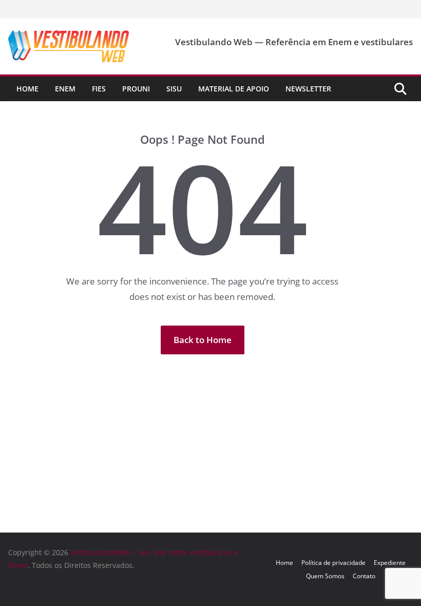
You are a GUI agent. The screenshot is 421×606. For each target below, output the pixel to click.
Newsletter (308, 88)
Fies (99, 88)
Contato (364, 576)
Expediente (390, 562)
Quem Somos (325, 576)
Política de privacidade (333, 562)
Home (27, 88)
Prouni (136, 88)
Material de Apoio (233, 88)
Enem (65, 88)
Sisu (174, 88)
